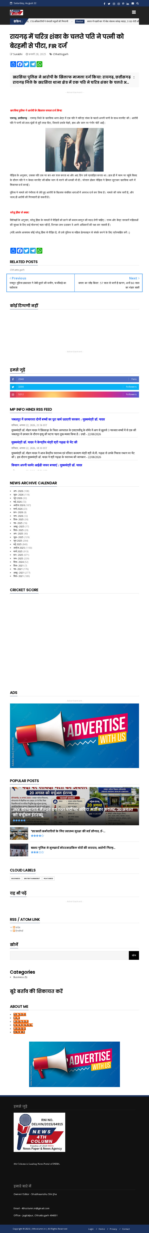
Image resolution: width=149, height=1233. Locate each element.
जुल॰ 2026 (18, 494)
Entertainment (32, 878)
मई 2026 (17, 501)
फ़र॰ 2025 (18, 554)
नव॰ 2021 (18, 569)
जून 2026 (17, 498)
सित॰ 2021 (18, 576)
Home (102, 1229)
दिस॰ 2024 (18, 562)
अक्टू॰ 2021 (18, 572)
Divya (16, 1018)
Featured (48, 878)
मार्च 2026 (18, 508)
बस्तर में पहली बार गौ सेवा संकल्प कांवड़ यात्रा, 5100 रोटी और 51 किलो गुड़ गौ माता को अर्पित (100, 21)
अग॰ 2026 (18, 491)
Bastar (52, 21)
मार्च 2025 (18, 551)
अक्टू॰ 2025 (18, 526)
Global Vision (21, 1021)
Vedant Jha (19, 1028)
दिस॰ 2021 (18, 565)
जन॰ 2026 (18, 516)
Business (15, 878)
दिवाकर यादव (19, 1032)
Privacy (113, 1229)
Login (91, 1229)
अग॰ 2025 (18, 533)
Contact (126, 1229)
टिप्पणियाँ (19, 931)
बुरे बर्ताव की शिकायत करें (36, 991)
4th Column (19, 1014)
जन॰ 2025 (18, 558)
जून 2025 (17, 540)
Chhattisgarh (60, 54)
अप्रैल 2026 (19, 505)
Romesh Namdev (23, 1025)
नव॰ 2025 (18, 523)
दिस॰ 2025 (18, 519)
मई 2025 (17, 544)
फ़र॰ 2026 (18, 512)
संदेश (17, 927)
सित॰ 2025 (18, 530)
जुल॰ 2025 (18, 537)
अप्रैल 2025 (19, 547)
